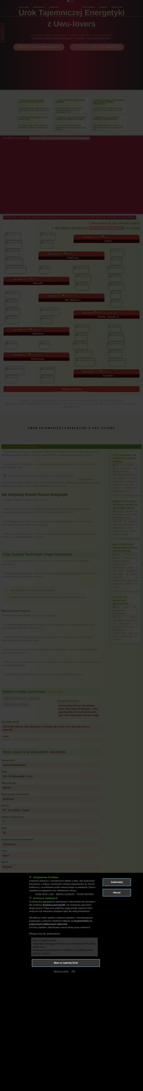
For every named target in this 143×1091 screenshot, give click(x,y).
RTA (73, 971)
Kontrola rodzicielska (85, 894)
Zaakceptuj (117, 882)
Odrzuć (117, 892)
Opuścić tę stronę (61, 971)
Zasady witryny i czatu (44, 894)
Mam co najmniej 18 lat (66, 963)
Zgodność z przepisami (65, 894)
